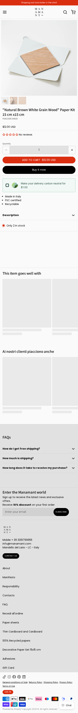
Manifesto (9, 577)
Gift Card (8, 668)
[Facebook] (14, 677)
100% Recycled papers (16, 640)
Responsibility (11, 586)
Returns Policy (35, 682)
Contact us (11, 556)
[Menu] (6, 12)
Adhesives (9, 659)
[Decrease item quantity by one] (6, 150)
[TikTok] (4, 677)
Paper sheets (11, 622)
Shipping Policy (51, 682)
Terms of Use (9, 686)
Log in (8, 692)
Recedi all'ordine (13, 613)
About (6, 568)
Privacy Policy (65, 682)
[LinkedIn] (24, 677)
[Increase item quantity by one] (72, 150)
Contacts (9, 595)
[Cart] (72, 12)
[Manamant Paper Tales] (39, 12)
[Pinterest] (19, 677)
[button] (10, 134)
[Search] (63, 12)
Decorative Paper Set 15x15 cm (22, 649)
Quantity (7, 144)
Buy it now (39, 170)
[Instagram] (9, 677)
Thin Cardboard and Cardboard (22, 631)
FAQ (5, 604)
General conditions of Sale (15, 682)
